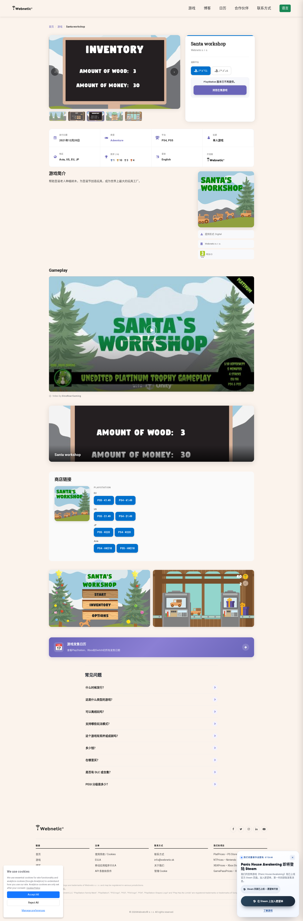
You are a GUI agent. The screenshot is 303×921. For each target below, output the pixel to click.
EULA (98, 859)
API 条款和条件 (103, 871)
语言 (285, 8)
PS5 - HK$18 (127, 548)
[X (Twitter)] (241, 829)
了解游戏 (268, 910)
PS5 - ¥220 (103, 532)
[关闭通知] (292, 857)
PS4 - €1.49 (125, 500)
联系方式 (264, 8)
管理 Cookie (160, 871)
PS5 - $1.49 (103, 516)
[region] (151, 337)
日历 (222, 8)
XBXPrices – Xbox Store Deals (230, 865)
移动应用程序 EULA (105, 865)
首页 (51, 26)
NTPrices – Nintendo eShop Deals (232, 859)
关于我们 (159, 865)
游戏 (191, 8)
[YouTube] (264, 829)
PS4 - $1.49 (125, 516)
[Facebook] (233, 829)
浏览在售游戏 (220, 90)
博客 (207, 8)
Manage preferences (33, 910)
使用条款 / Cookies (105, 854)
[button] (151, 334)
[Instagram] (248, 829)
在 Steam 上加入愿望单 (270, 901)
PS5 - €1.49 (103, 500)
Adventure (116, 140)
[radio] (201, 70)
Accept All (33, 894)
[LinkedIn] (256, 829)
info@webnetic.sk (164, 859)
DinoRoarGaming (71, 396)
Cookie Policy (33, 888)
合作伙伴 (242, 8)
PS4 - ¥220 (124, 532)
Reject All (33, 902)
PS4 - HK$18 (104, 548)
